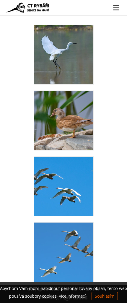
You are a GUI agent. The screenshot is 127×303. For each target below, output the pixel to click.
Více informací (72, 296)
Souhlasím (105, 296)
